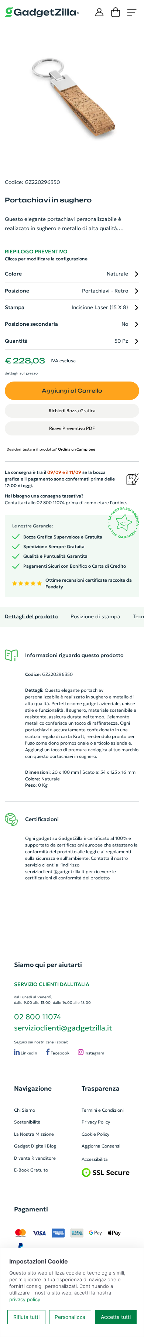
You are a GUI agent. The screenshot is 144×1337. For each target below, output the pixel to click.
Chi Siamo (24, 1110)
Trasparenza (101, 1088)
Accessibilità (95, 1159)
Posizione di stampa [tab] (95, 616)
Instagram (93, 1053)
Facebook (59, 1053)
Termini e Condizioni (103, 1110)
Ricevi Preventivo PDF (72, 428)
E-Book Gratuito (31, 1170)
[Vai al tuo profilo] (99, 12)
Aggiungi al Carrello (72, 390)
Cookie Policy (95, 1134)
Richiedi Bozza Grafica (72, 410)
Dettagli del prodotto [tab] (31, 616)
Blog (51, 1146)
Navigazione (33, 1088)
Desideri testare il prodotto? (51, 449)
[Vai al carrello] (115, 12)
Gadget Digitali (30, 1146)
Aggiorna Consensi (101, 1146)
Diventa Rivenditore (35, 1158)
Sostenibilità (27, 1122)
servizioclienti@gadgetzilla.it (55, 871)
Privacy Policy (96, 1122)
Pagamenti (31, 1209)
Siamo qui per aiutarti (48, 965)
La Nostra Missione (34, 1134)
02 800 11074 (37, 1017)
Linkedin (28, 1053)
